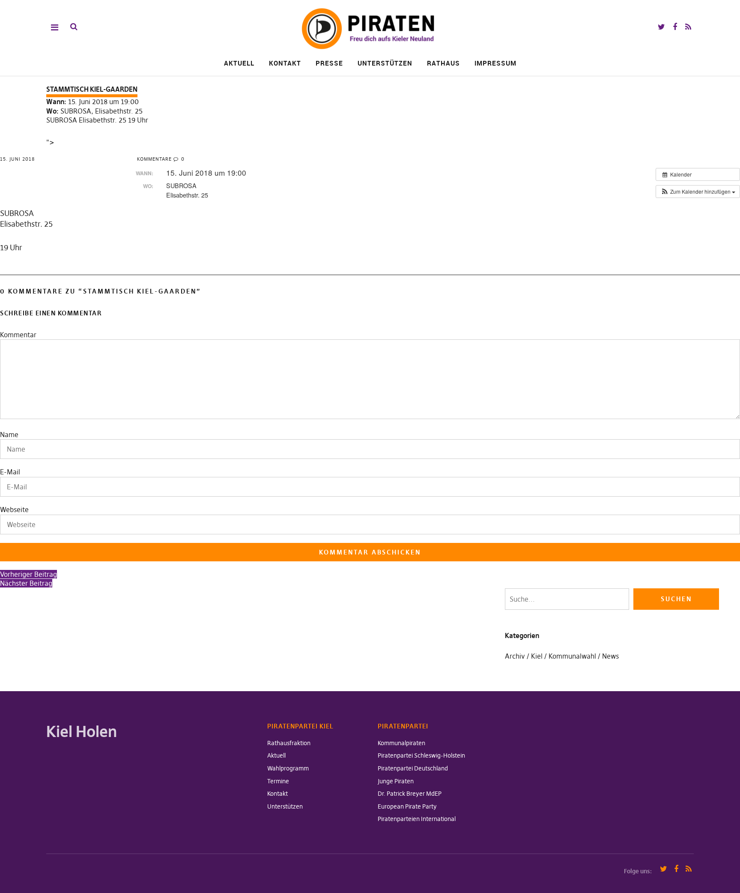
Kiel (537, 656)
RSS (688, 27)
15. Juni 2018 (17, 159)
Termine (278, 781)
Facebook (674, 27)
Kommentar (18, 334)
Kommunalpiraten (401, 743)
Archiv (515, 656)
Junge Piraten (396, 781)
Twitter (661, 27)
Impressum (495, 63)
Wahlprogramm (288, 768)
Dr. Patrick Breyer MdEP (410, 793)
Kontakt (285, 63)
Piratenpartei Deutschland (413, 768)
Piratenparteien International (417, 819)
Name (9, 434)
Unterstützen (385, 63)
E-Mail (10, 471)
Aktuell (239, 63)
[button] (698, 192)
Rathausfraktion (288, 743)
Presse (329, 63)
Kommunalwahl (572, 656)
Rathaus (443, 63)
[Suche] (74, 26)
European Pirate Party (407, 806)
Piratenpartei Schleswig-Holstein (421, 755)
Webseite (14, 509)
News (610, 656)
